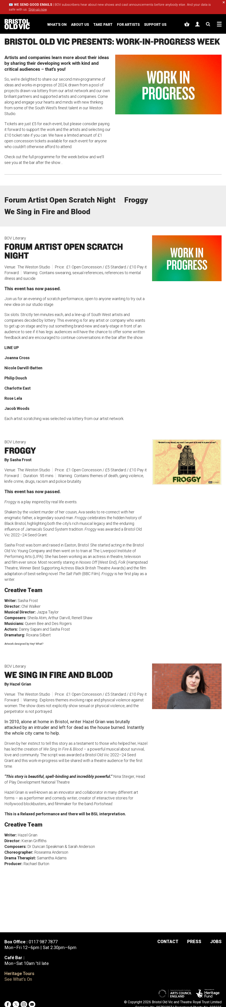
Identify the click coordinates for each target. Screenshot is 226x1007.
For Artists (128, 24)
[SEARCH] (208, 24)
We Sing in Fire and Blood (47, 211)
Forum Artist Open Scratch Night (59, 200)
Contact (167, 941)
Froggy (136, 200)
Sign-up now (37, 9)
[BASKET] (186, 24)
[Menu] (219, 24)
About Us (80, 24)
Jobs (216, 941)
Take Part (103, 24)
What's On (57, 24)
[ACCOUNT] (197, 24)
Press (194, 941)
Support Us (155, 24)
